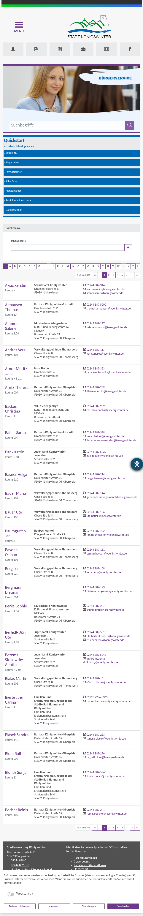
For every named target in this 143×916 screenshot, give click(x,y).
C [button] (19, 266)
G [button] (39, 266)
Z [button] (133, 266)
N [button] (73, 266)
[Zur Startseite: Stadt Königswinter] (89, 26)
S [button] (98, 266)
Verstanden (123, 906)
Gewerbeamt (82, 861)
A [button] (10, 266)
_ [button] (5, 266)
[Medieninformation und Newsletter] (36, 49)
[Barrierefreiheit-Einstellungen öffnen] (137, 464)
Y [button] (128, 266)
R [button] (93, 266)
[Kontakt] (106, 49)
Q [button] (88, 266)
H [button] (44, 266)
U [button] (108, 266)
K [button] (58, 266)
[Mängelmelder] (13, 49)
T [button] (103, 266)
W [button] (118, 266)
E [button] (29, 266)
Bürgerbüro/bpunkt (85, 858)
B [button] (15, 266)
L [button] (62, 266)
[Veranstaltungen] (60, 49)
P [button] (83, 266)
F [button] (34, 266)
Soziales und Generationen (90, 865)
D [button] (25, 266)
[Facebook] (130, 49)
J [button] (53, 266)
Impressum (54, 906)
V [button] (113, 266)
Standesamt (81, 869)
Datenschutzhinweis (19, 906)
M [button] (67, 266)
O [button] (78, 266)
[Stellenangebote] (83, 49)
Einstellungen (89, 906)
